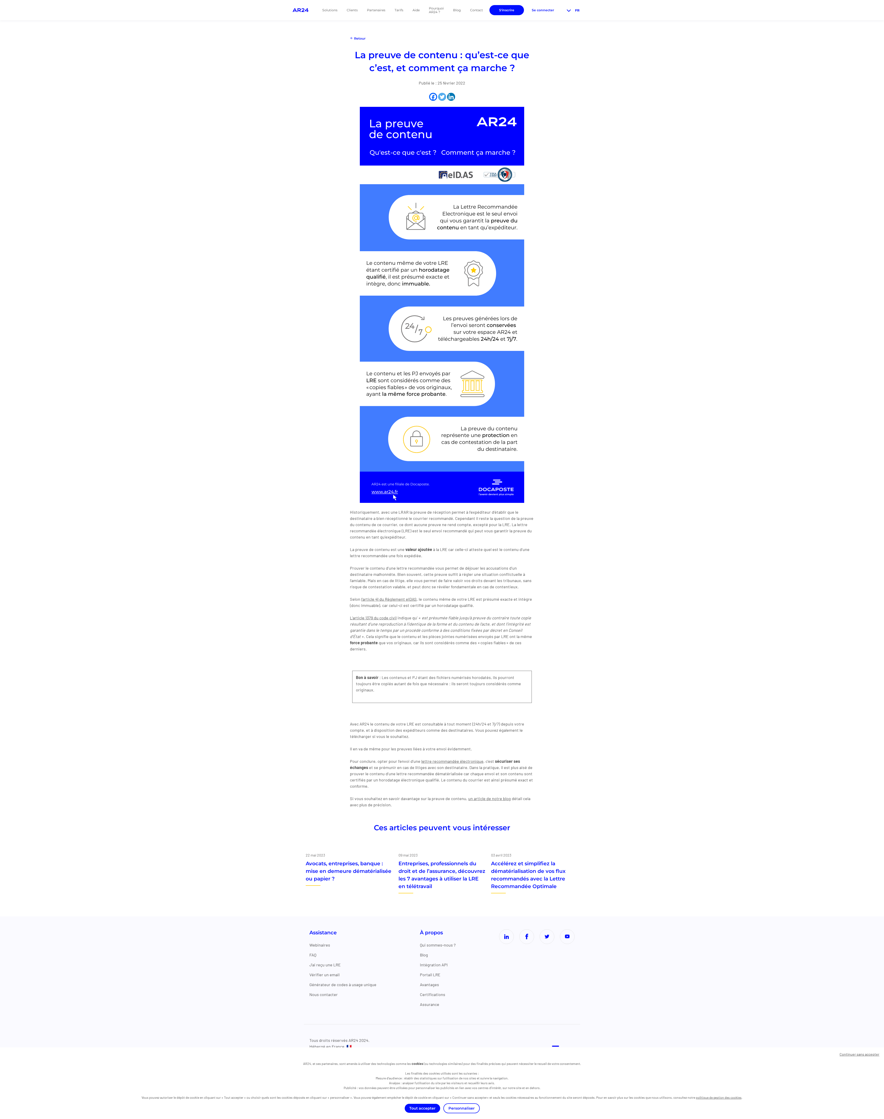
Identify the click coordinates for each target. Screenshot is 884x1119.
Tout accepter (422, 1108)
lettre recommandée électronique (452, 761)
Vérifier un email (324, 974)
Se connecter (543, 10)
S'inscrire (506, 10)
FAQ (312, 954)
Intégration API (434, 964)
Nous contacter (323, 994)
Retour (359, 38)
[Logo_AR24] (300, 10)
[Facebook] (433, 97)
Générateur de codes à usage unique (342, 984)
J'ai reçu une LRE (325, 964)
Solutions (329, 10)
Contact (476, 10)
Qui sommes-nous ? (438, 944)
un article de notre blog (489, 798)
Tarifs (399, 10)
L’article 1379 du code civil (373, 617)
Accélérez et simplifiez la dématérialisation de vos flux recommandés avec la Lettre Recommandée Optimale (528, 874)
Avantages (429, 984)
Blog (457, 10)
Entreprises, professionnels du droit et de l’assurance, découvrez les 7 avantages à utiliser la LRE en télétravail (441, 874)
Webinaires (319, 944)
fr (577, 10)
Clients (352, 10)
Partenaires (376, 10)
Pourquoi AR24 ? (436, 10)
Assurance (429, 1004)
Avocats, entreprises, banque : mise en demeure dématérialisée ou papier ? (348, 871)
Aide (416, 10)
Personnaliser (461, 1108)
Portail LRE (430, 974)
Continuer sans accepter (859, 1054)
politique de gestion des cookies (719, 1097)
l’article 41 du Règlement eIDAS (389, 599)
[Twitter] (442, 97)
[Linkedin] (451, 97)
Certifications (432, 994)
